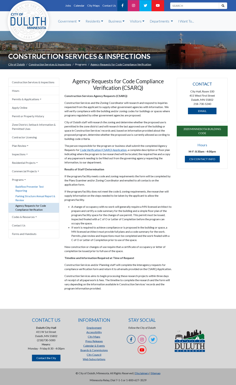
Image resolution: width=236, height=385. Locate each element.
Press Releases (94, 341)
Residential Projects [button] (24, 162)
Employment (94, 327)
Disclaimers (142, 373)
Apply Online (19, 107)
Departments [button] (160, 21)
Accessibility (94, 332)
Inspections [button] (19, 154)
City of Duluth (16, 64)
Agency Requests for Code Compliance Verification (30, 207)
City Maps (93, 5)
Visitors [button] (135, 21)
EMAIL (202, 111)
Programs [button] (18, 179)
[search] (223, 5)
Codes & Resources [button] (23, 216)
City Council (94, 354)
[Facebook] (122, 5)
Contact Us (109, 5)
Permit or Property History (28, 116)
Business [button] (115, 21)
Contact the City (46, 358)
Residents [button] (93, 21)
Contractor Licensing (24, 137)
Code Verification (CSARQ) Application (103, 149)
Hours (15, 90)
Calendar (79, 5)
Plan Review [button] (19, 145)
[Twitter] (145, 5)
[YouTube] (158, 5)
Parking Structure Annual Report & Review (35, 198)
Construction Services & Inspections (50, 64)
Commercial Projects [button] (24, 171)
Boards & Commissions (94, 350)
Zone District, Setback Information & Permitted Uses (34, 126)
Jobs (68, 5)
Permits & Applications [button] (25, 99)
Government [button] (67, 21)
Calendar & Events (94, 345)
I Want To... (186, 21)
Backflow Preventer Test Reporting (29, 188)
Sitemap (156, 373)
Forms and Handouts (24, 233)
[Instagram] (133, 5)
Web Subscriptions (94, 359)
